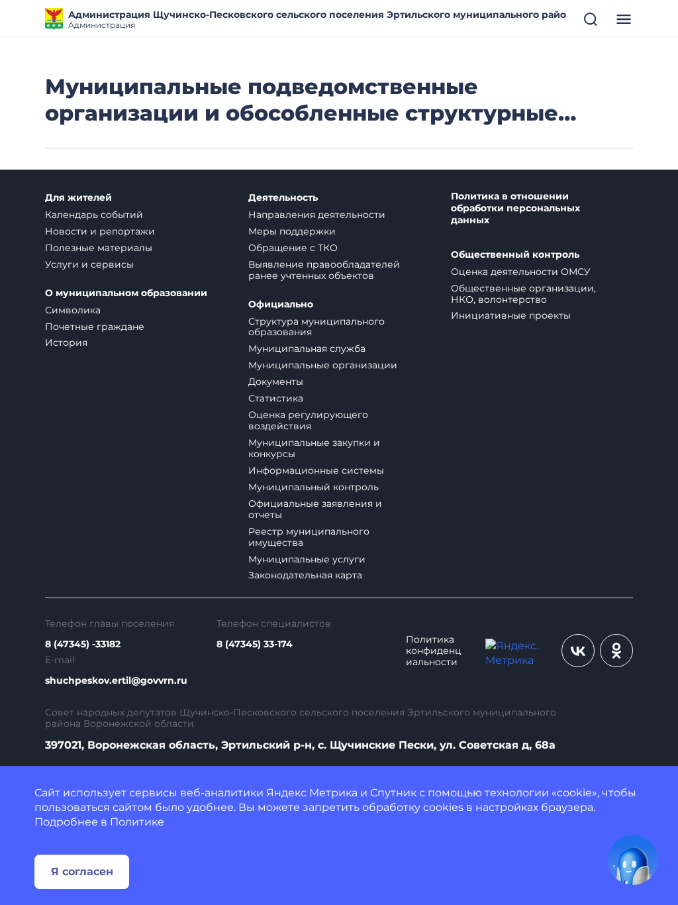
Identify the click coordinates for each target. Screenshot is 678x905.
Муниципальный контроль (313, 487)
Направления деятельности (316, 215)
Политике (137, 822)
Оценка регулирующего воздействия (308, 420)
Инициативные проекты (511, 315)
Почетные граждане (94, 327)
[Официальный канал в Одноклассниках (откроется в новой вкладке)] (616, 650)
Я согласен (82, 871)
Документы (275, 382)
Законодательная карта (305, 575)
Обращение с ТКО (293, 248)
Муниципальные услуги (306, 559)
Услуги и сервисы (89, 264)
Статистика (275, 398)
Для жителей (78, 197)
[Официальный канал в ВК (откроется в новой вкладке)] (578, 650)
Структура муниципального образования (316, 327)
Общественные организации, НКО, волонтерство (523, 293)
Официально (280, 304)
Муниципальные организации (322, 365)
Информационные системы (316, 470)
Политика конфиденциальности (433, 651)
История (66, 342)
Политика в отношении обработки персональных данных (515, 208)
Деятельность (283, 197)
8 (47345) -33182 (83, 644)
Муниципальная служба (306, 348)
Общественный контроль (515, 254)
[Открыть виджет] (633, 860)
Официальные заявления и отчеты (315, 509)
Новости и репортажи (100, 231)
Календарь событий (94, 215)
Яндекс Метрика (312, 792)
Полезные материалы (98, 248)
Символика (73, 310)
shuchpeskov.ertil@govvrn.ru (116, 680)
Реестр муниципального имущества (308, 537)
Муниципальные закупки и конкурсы (314, 448)
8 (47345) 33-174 (255, 644)
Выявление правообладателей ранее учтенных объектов (324, 270)
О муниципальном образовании (126, 293)
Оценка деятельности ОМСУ (521, 272)
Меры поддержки (292, 231)
